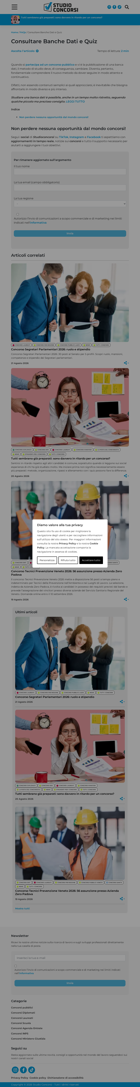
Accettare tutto (91, 560)
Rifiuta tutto (68, 560)
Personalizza (47, 560)
